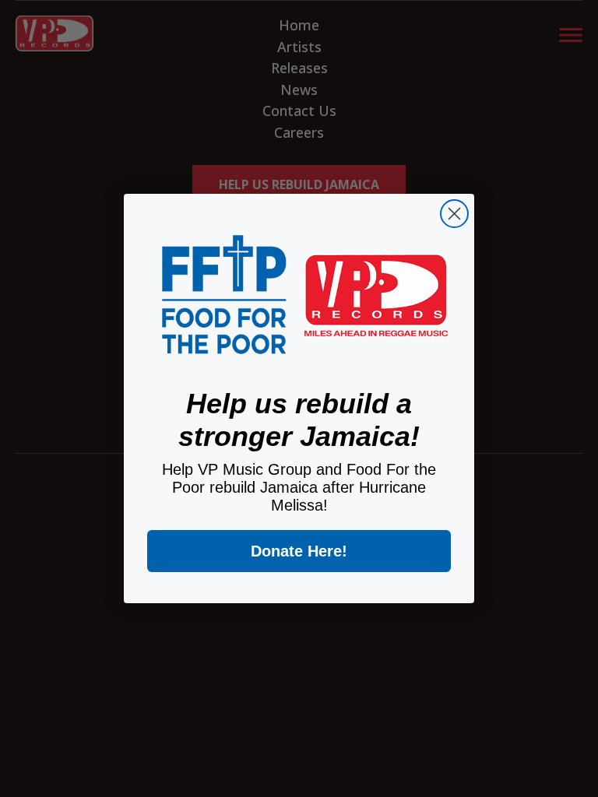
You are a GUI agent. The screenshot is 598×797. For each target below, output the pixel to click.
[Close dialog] (454, 213)
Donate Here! (299, 551)
